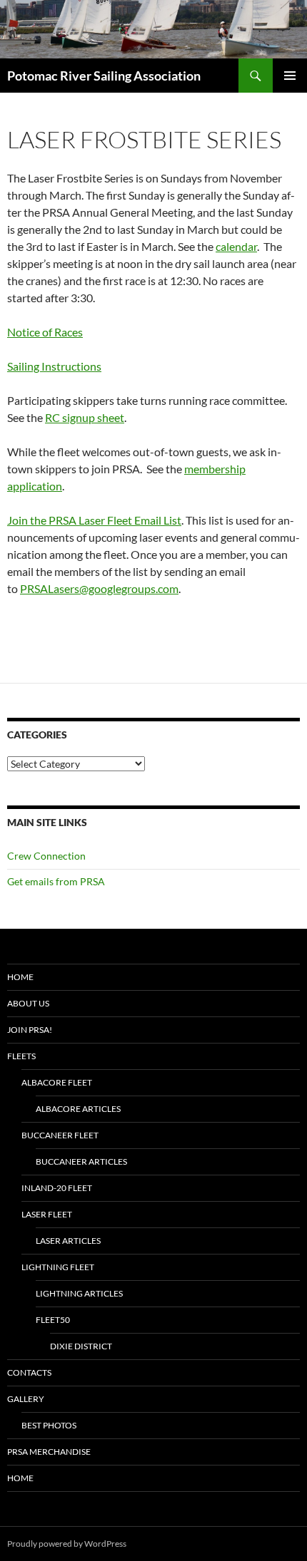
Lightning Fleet (57, 1267)
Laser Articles (68, 1240)
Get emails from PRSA (56, 881)
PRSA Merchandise (49, 1451)
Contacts (29, 1372)
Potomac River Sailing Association (104, 75)
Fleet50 (53, 1319)
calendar (236, 246)
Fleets (21, 1056)
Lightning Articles (79, 1293)
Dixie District (81, 1346)
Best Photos (48, 1425)
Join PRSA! (29, 1029)
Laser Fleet (46, 1214)
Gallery (25, 1398)
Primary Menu (290, 75)
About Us (28, 1003)
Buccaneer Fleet (60, 1135)
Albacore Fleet (56, 1082)
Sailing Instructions (54, 366)
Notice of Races (45, 332)
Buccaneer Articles (81, 1161)
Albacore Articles (78, 1108)
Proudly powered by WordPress (66, 1543)
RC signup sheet (84, 417)
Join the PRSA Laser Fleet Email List (94, 520)
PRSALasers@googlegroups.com (99, 588)
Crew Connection (46, 856)
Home (20, 977)
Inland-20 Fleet (56, 1188)
